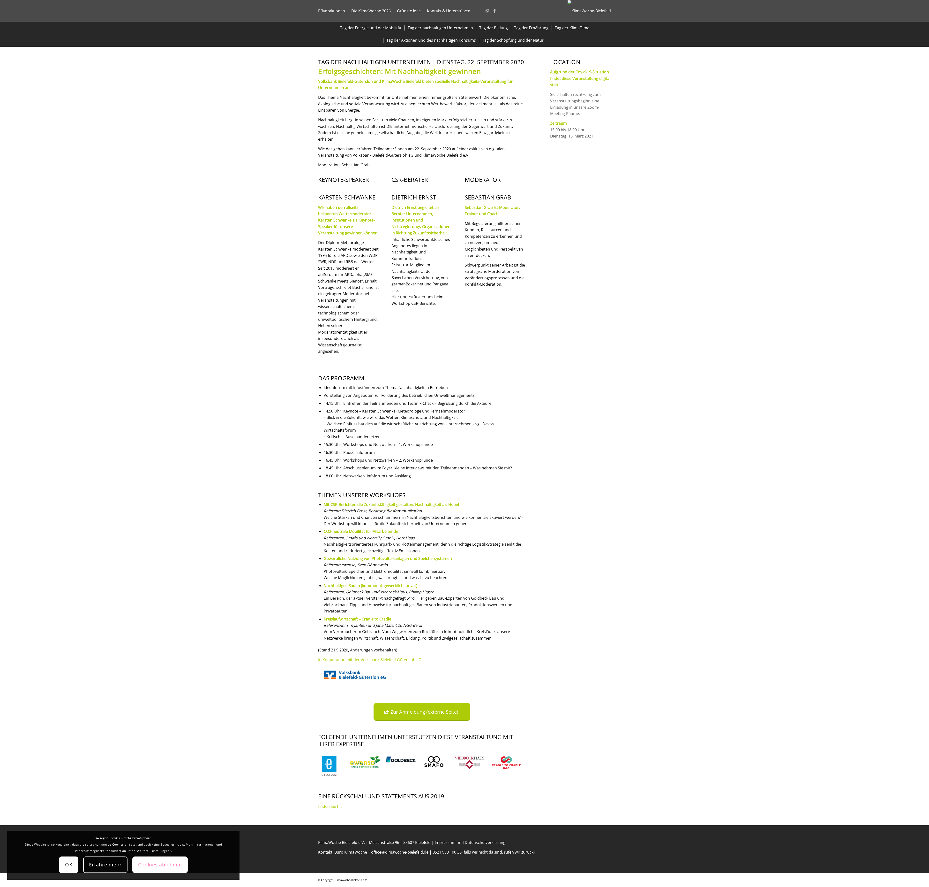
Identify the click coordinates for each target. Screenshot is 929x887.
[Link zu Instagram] (487, 10)
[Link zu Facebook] (494, 10)
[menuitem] (331, 11)
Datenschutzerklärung (485, 842)
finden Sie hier (331, 806)
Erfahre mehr (105, 864)
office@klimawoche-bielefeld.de (399, 852)
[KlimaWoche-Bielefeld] (589, 11)
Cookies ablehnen (160, 864)
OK (68, 864)
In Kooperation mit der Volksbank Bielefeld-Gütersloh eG (369, 659)
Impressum (445, 842)
